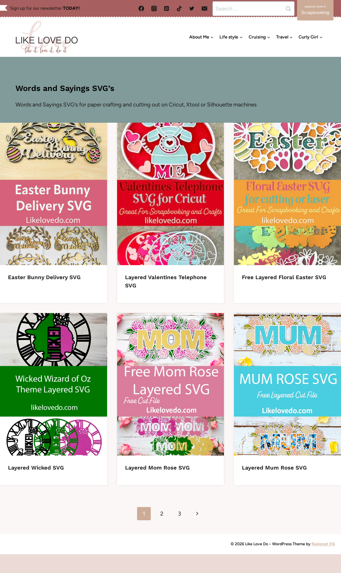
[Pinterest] (166, 8)
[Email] (204, 8)
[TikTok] (179, 8)
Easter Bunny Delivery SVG (44, 277)
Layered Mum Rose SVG (274, 468)
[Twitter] (191, 8)
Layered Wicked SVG (36, 468)
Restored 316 (323, 544)
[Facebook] (141, 8)
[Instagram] (154, 8)
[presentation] (53, 194)
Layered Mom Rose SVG (157, 468)
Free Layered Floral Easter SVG (284, 277)
